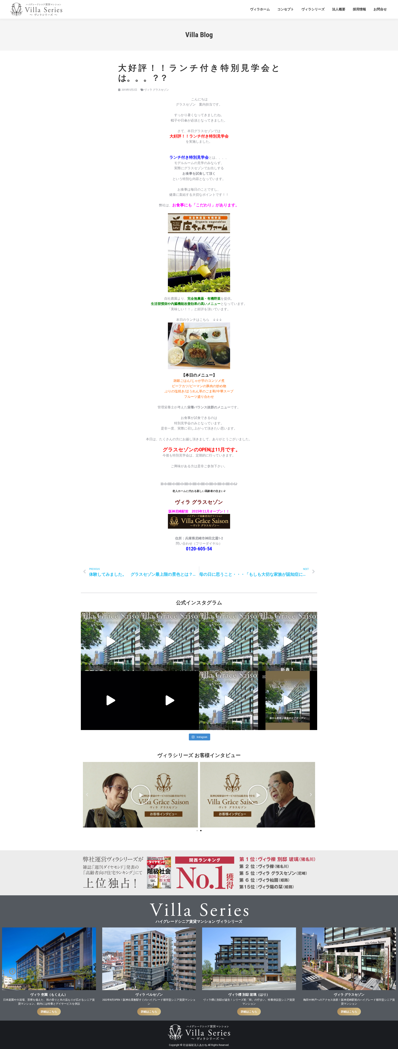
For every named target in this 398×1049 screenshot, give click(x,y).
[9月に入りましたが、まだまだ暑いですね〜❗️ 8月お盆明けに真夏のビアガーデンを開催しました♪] (287, 700)
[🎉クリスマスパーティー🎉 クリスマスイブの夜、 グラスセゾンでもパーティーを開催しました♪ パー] (169, 700)
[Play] (140, 795)
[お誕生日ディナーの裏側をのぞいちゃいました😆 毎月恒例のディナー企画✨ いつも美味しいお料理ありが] (110, 641)
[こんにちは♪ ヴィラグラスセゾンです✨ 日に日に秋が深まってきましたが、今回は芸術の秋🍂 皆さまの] (228, 700)
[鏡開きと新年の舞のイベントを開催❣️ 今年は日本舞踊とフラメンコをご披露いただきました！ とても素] (228, 641)
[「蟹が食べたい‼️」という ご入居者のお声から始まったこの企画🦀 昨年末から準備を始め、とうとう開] (169, 641)
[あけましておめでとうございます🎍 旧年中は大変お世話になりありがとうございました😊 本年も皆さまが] (110, 700)
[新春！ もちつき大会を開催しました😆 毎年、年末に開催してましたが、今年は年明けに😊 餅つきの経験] (287, 641)
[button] (87, 795)
